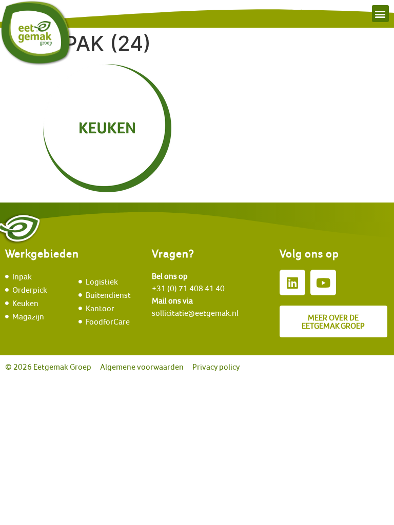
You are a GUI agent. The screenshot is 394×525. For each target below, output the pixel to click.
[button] (380, 13)
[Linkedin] (292, 282)
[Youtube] (323, 282)
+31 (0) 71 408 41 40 (188, 288)
